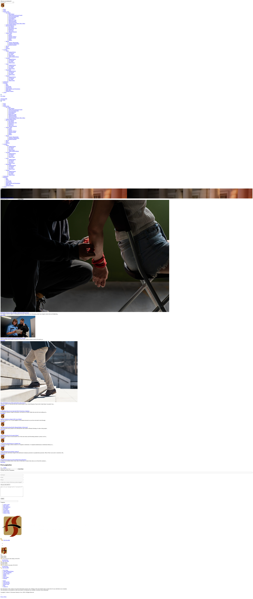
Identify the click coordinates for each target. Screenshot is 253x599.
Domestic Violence (12, 36)
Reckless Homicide (12, 44)
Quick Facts (10, 30)
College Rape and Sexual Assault (15, 15)
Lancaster (8, 58)
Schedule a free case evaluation (7, 197)
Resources (5, 82)
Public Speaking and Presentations (13, 88)
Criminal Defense (12, 52)
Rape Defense (11, 14)
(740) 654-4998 (6, 540)
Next (5, 467)
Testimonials (5, 81)
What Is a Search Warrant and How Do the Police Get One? (13, 338)
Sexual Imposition (12, 17)
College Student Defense (11, 24)
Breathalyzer (11, 29)
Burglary (10, 35)
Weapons (8, 48)
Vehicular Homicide (12, 31)
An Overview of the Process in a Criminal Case (10, 443)
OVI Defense (11, 53)
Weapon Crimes (6, 512)
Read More (3, 315)
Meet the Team (6, 581)
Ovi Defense (5, 508)
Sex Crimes (8, 12)
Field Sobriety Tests (12, 28)
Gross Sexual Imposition (13, 16)
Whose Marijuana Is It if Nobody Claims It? (10, 451)
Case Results (8, 86)
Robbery (10, 40)
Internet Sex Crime (12, 20)
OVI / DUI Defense (10, 25)
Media (7, 85)
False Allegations (6, 507)
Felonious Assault (12, 37)
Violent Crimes (9, 33)
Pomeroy (8, 75)
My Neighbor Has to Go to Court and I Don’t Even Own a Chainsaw (15, 411)
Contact (4, 92)
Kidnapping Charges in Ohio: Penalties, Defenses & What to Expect (15, 312)
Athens (7, 50)
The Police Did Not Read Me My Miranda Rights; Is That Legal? (14, 427)
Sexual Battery (11, 18)
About (4, 10)
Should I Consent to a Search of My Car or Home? (11, 419)
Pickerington (8, 69)
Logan (7, 63)
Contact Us (5, 586)
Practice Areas (6, 11)
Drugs (7, 47)
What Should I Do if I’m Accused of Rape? (10, 435)
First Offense (11, 27)
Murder (10, 39)
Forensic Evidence (10, 91)
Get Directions (5, 560)
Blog (7, 84)
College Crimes (6, 504)
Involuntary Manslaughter (13, 43)
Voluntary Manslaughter (13, 42)
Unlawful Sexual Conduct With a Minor (16, 23)
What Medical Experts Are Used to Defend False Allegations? (13, 459)
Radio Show (8, 90)
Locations (5, 49)
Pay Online (3, 96)
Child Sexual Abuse (12, 22)
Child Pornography (12, 21)
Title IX (7, 46)
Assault (10, 34)
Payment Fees (9, 87)
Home (4, 9)
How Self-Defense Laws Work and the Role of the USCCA (13, 402)
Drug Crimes (6, 505)
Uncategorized (6, 510)
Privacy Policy (4, 596)
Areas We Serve (6, 583)
